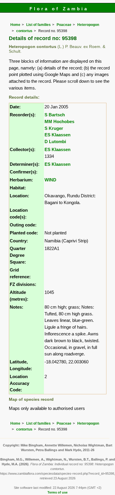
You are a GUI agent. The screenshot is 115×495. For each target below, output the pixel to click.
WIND (50, 179)
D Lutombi (55, 141)
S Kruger (54, 128)
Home (15, 25)
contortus (24, 31)
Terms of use (57, 492)
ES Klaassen (57, 134)
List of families (38, 25)
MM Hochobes (59, 121)
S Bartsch (55, 114)
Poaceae (64, 25)
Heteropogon (88, 25)
